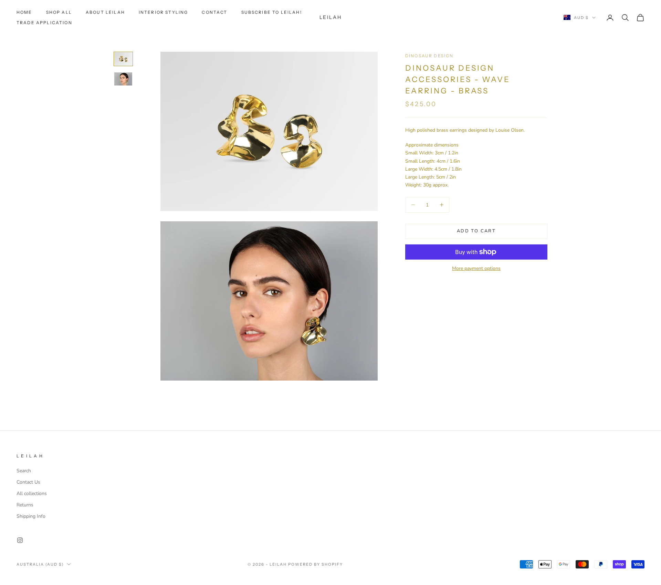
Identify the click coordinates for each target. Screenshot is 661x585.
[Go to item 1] (123, 59)
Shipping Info (31, 516)
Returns (25, 505)
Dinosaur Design (429, 55)
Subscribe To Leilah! (271, 12)
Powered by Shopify (315, 564)
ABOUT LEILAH (105, 12)
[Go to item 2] (123, 79)
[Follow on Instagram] (20, 540)
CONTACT (214, 12)
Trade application (44, 22)
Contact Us (28, 482)
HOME (24, 12)
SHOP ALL (59, 12)
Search (24, 470)
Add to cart (476, 231)
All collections (32, 493)
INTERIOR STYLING (163, 12)
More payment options (476, 268)
